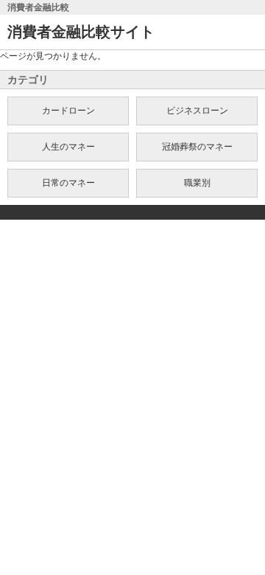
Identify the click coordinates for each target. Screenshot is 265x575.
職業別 (197, 183)
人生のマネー (68, 147)
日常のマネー (68, 183)
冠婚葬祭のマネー (197, 147)
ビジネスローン (197, 110)
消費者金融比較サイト (81, 32)
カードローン (68, 110)
